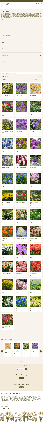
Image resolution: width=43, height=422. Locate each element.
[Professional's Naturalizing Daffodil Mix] (35, 195)
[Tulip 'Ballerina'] (7, 231)
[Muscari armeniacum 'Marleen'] (21, 301)
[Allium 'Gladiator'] (21, 124)
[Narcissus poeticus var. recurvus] (7, 301)
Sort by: (5, 76)
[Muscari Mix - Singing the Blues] (7, 143)
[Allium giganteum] (35, 143)
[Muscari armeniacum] (7, 178)
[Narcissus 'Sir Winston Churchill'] (21, 231)
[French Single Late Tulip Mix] (21, 195)
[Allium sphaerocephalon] (35, 301)
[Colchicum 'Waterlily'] (21, 249)
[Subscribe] (26, 369)
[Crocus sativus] (35, 124)
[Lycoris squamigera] (35, 178)
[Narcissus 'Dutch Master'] (7, 195)
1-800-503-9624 (16, 393)
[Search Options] (41, 73)
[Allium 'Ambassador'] (35, 160)
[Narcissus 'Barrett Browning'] (7, 266)
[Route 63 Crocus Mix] (21, 143)
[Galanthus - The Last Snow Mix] (35, 106)
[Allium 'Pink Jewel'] (21, 284)
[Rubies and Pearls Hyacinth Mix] (21, 160)
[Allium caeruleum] (35, 284)
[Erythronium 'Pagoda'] (7, 214)
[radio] (38, 79)
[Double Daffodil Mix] (35, 88)
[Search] (41, 7)
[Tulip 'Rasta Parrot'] (35, 266)
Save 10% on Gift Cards (21, 0)
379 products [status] (4, 79)
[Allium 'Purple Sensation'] (21, 106)
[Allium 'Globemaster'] (21, 88)
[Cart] (38, 3)
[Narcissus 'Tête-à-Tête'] (7, 284)
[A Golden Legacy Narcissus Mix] (21, 214)
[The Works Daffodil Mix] (7, 88)
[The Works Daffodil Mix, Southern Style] (7, 124)
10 (27, 333)
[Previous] (2, 351)
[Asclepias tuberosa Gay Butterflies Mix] (17, 346)
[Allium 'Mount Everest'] (35, 214)
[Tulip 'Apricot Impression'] (35, 249)
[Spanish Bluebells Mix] (7, 160)
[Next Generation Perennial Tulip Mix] (7, 106)
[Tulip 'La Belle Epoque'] (35, 231)
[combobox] (21, 7)
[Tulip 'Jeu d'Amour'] (21, 266)
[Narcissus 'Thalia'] (7, 249)
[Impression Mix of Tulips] (7, 319)
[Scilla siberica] (21, 178)
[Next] (41, 351)
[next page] (30, 334)
